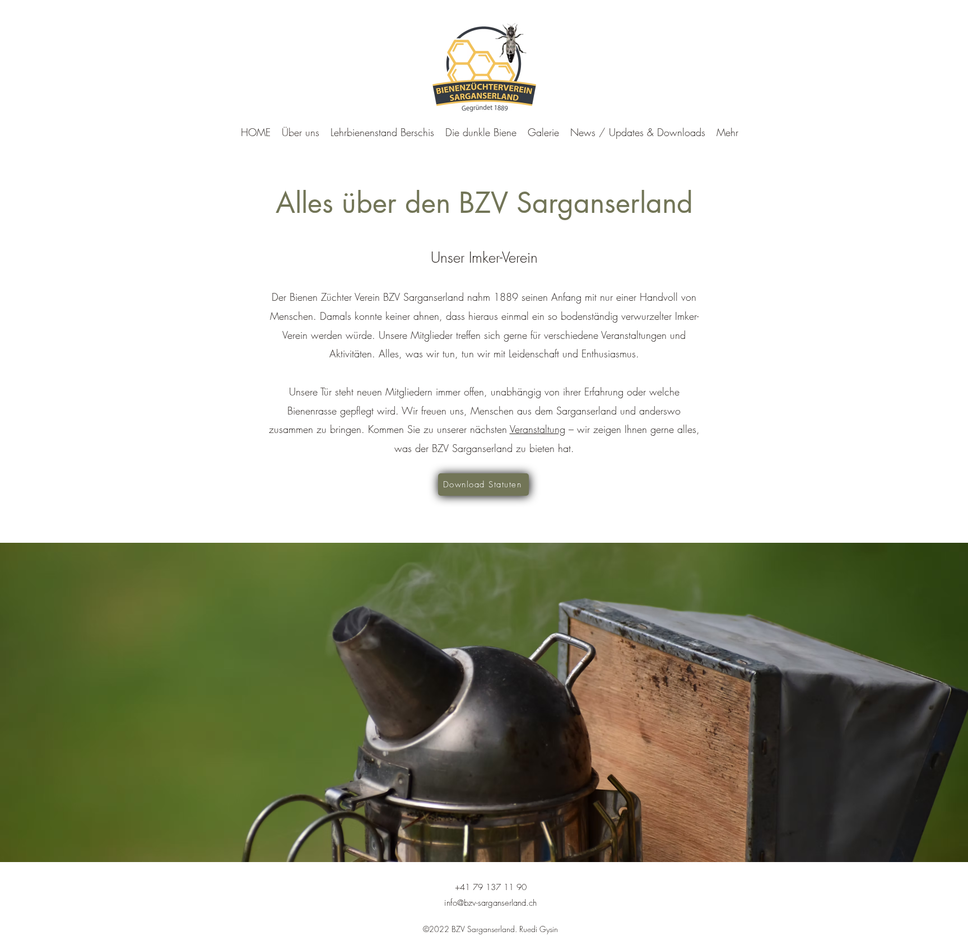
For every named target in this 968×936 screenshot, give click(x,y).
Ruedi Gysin (538, 929)
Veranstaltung (537, 429)
